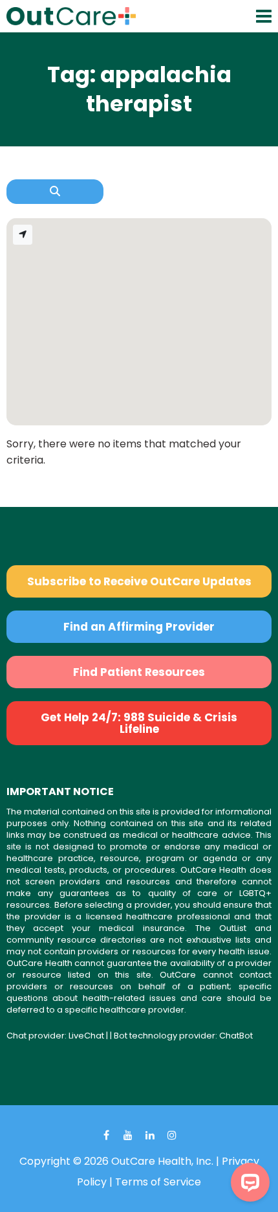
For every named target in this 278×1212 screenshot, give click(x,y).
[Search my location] (22, 235)
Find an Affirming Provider (139, 626)
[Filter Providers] (54, 191)
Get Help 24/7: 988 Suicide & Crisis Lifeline (139, 723)
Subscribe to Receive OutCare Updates (139, 581)
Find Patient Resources (139, 672)
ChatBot (236, 1035)
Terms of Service (158, 1181)
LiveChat (86, 1035)
